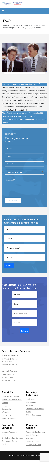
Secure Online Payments (36, 432)
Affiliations (6, 412)
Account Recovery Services (9, 433)
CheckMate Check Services (9, 442)
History (5, 403)
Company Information (10, 396)
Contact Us (6, 415)
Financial (29, 405)
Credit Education (33, 435)
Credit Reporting (33, 441)
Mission (5, 406)
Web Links (30, 438)
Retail (28, 412)
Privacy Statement (9, 418)
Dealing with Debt (33, 444)
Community (6, 409)
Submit (13, 200)
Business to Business (35, 408)
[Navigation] (3, 11)
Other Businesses (33, 415)
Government (31, 402)
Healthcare (30, 399)
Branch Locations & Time (12, 399)
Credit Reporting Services (12, 438)
